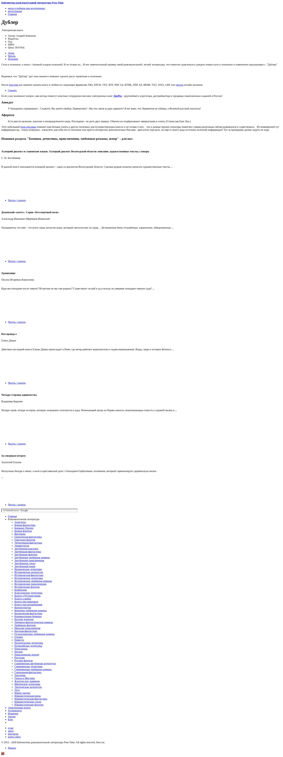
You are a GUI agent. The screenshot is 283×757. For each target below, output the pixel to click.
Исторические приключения (30, 584)
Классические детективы (28, 592)
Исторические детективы (28, 578)
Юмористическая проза (27, 696)
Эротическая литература (28, 687)
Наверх (12, 748)
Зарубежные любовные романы (32, 557)
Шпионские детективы (27, 684)
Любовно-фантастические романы (33, 622)
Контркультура (22, 607)
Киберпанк (20, 589)
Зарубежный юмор (24, 566)
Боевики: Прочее (23, 528)
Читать (12, 56)
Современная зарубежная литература (35, 663)
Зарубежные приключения (29, 560)
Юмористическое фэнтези (28, 704)
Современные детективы (28, 666)
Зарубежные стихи (24, 563)
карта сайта (14, 736)
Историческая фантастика (28, 575)
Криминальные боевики (28, 616)
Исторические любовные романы (33, 581)
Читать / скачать (17, 200)
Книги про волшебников (28, 604)
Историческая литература (28, 572)
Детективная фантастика (28, 542)
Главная (12, 516)
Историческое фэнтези (27, 587)
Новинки (13, 713)
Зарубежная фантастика (27, 551)
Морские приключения (27, 628)
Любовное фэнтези (25, 625)
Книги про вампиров (26, 601)
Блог (10, 719)
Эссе (17, 690)
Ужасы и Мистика (24, 678)
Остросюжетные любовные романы (34, 634)
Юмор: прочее (22, 693)
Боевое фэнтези (23, 531)
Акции (12, 716)
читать (179, 84)
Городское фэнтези (24, 539)
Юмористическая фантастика (30, 698)
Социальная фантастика (27, 672)
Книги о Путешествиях (27, 595)
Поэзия (18, 651)
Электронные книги (19, 707)
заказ (10, 731)
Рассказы (19, 657)
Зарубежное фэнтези (25, 554)
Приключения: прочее (26, 654)
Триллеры (20, 675)
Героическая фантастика (28, 536)
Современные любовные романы (33, 669)
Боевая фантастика (24, 525)
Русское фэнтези (23, 660)
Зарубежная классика (26, 548)
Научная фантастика (25, 631)
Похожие (13, 59)
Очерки (18, 637)
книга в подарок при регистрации (26, 8)
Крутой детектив (23, 619)
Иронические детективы (28, 569)
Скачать (12, 90)
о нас (11, 728)
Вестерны (19, 534)
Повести (19, 640)
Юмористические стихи (27, 701)
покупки (14, 84)
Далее (11, 53)
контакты (13, 733)
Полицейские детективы (28, 645)
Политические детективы (28, 642)
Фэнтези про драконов (27, 681)
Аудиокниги (15, 710)
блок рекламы (28, 126)
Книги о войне (22, 598)
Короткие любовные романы (30, 610)
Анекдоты (20, 522)
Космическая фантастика (28, 613)
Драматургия (21, 545)
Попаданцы (21, 648)
